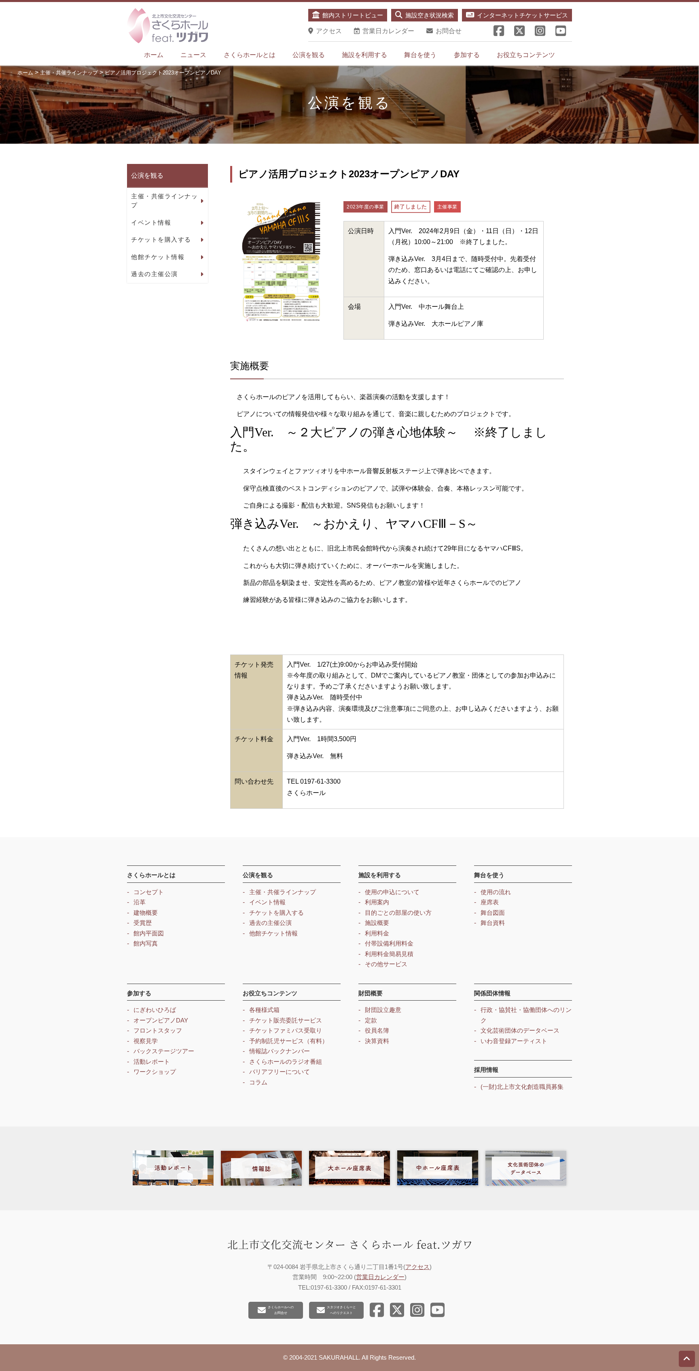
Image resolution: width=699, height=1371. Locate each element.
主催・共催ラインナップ (164, 200)
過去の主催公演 (154, 273)
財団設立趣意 (383, 1009)
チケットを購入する (161, 239)
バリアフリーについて (279, 1071)
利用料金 (377, 933)
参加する (467, 54)
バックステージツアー (163, 1051)
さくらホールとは (249, 54)
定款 (371, 1020)
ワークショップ (154, 1071)
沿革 (139, 902)
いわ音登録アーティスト (514, 1040)
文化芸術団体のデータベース (520, 1030)
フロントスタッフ (157, 1030)
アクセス (417, 1266)
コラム (258, 1082)
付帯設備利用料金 (389, 943)
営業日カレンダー (380, 1276)
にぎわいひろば (154, 1009)
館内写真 (145, 943)
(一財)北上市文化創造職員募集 (522, 1086)
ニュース (193, 54)
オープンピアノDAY (160, 1020)
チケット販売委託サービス (285, 1020)
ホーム (153, 54)
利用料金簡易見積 (389, 953)
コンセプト (148, 891)
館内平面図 (148, 933)
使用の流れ (496, 891)
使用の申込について (392, 891)
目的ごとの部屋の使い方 (398, 912)
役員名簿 (377, 1030)
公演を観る (308, 54)
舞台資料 (493, 922)
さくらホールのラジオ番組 (285, 1061)
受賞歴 (142, 922)
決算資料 (377, 1040)
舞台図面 (493, 912)
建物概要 (145, 912)
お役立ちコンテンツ (526, 54)
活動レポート (151, 1061)
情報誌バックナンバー (279, 1051)
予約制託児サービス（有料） (288, 1040)
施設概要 (377, 922)
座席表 (490, 902)
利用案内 (377, 902)
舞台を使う (420, 54)
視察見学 (145, 1040)
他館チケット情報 (157, 256)
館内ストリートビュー (352, 15)
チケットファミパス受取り (285, 1030)
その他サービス (386, 964)
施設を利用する (364, 54)
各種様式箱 (264, 1009)
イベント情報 (151, 222)
